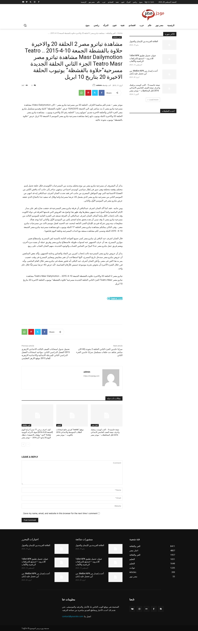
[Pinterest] (88, 93)
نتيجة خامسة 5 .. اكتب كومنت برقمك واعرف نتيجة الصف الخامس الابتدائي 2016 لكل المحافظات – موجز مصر (105, 432)
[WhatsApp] (82, 93)
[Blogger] (161, 609)
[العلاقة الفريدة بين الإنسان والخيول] (169, 45)
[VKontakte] (132, 609)
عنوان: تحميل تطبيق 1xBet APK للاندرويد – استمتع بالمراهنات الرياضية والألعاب (142, 58)
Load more (153, 99)
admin (99, 85)
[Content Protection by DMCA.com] (72, 298)
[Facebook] (38, 2)
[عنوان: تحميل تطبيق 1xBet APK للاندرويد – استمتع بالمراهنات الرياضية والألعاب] (169, 59)
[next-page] (23, 444)
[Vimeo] (26, 2)
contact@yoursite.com (72, 616)
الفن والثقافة (111, 33)
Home (119, 33)
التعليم (59, 425)
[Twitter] (30, 2)
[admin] (94, 85)
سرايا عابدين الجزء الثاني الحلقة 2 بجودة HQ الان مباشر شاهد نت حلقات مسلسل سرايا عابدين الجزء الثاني (99, 352)
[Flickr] (146, 609)
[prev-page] (28, 444)
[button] (25, 25)
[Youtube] (23, 2)
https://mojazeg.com (91, 376)
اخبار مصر (95, 425)
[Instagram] (34, 2)
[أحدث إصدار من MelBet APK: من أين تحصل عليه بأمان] (169, 74)
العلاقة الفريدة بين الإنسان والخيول (143, 41)
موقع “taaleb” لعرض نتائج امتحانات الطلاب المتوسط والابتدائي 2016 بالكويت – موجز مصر (70, 432)
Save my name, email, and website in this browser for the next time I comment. (60, 513)
